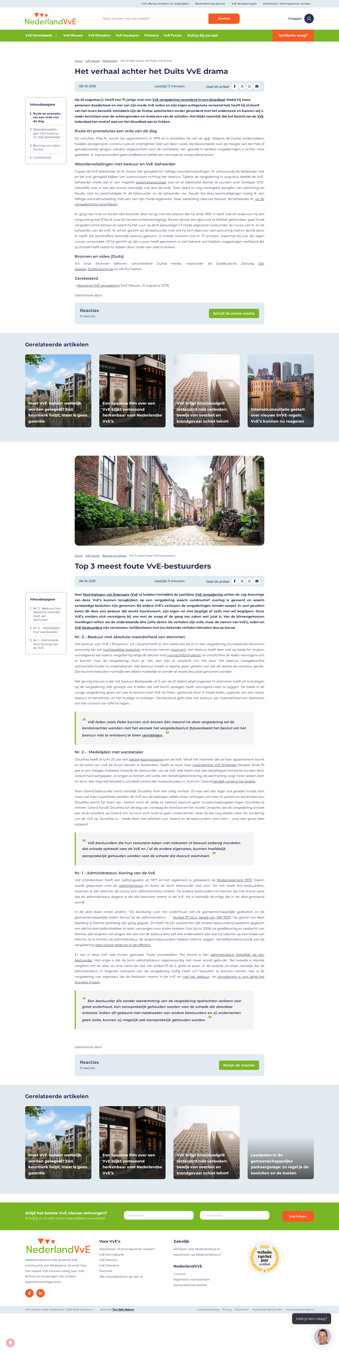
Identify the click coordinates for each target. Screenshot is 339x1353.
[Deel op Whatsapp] (249, 86)
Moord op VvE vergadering (98, 285)
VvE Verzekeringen (244, 3)
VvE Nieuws (73, 35)
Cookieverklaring (208, 1309)
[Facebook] (29, 1293)
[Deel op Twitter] (242, 86)
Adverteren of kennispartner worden (127, 1249)
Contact (179, 1274)
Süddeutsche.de (100, 269)
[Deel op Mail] (257, 86)
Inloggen (295, 18)
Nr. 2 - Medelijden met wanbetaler (46, 630)
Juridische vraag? (293, 35)
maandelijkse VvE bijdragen (215, 765)
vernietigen (152, 735)
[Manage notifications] (10, 1342)
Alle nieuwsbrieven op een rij (121, 1276)
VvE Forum (173, 35)
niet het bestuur (196, 977)
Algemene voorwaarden (191, 1279)
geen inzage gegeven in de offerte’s (123, 945)
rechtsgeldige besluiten (121, 649)
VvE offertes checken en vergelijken (165, 3)
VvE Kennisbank (38, 35)
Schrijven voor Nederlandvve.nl (196, 1249)
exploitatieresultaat (151, 182)
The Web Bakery (123, 1309)
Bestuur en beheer (114, 555)
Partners (151, 35)
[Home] (50, 18)
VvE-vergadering (209, 594)
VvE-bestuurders (88, 628)
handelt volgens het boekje (233, 781)
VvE (260, 116)
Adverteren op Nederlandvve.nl (197, 1254)
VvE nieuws (92, 60)
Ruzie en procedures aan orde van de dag (47, 117)
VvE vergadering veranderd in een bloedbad (188, 100)
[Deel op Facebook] (234, 86)
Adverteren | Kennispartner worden (287, 3)
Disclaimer (242, 1309)
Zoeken (224, 18)
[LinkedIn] (40, 1293)
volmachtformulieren (184, 655)
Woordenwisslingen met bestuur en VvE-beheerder (46, 133)
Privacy (227, 1309)
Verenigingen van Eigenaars (106, 594)
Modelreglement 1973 (234, 880)
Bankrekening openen (210, 3)
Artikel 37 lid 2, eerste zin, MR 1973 (202, 917)
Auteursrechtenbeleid (190, 1285)
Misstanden (110, 60)
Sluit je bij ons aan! (202, 35)
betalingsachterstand (146, 759)
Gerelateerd (42, 157)
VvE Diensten (99, 35)
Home (79, 60)
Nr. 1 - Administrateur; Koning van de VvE (46, 644)
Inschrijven (298, 1216)
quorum (178, 649)
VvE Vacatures (127, 35)
